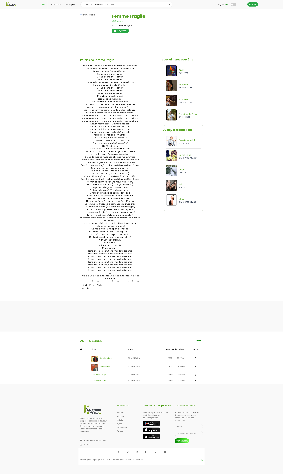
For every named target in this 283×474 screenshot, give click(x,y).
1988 (170, 358)
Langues (220, 4)
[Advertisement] (141, 50)
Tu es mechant (99, 380)
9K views (181, 366)
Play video (121, 31)
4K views (181, 374)
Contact (86, 444)
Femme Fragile (99, 374)
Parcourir (55, 4)
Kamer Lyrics (119, 459)
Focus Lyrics (70, 4)
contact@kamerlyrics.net (94, 440)
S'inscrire (252, 4)
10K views (181, 358)
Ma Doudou (105, 366)
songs (198, 340)
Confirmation (106, 358)
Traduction (122, 427)
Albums (120, 416)
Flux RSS (123, 431)
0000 (170, 374)
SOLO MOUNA (117, 21)
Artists (120, 420)
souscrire (183, 441)
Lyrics (119, 423)
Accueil (120, 412)
